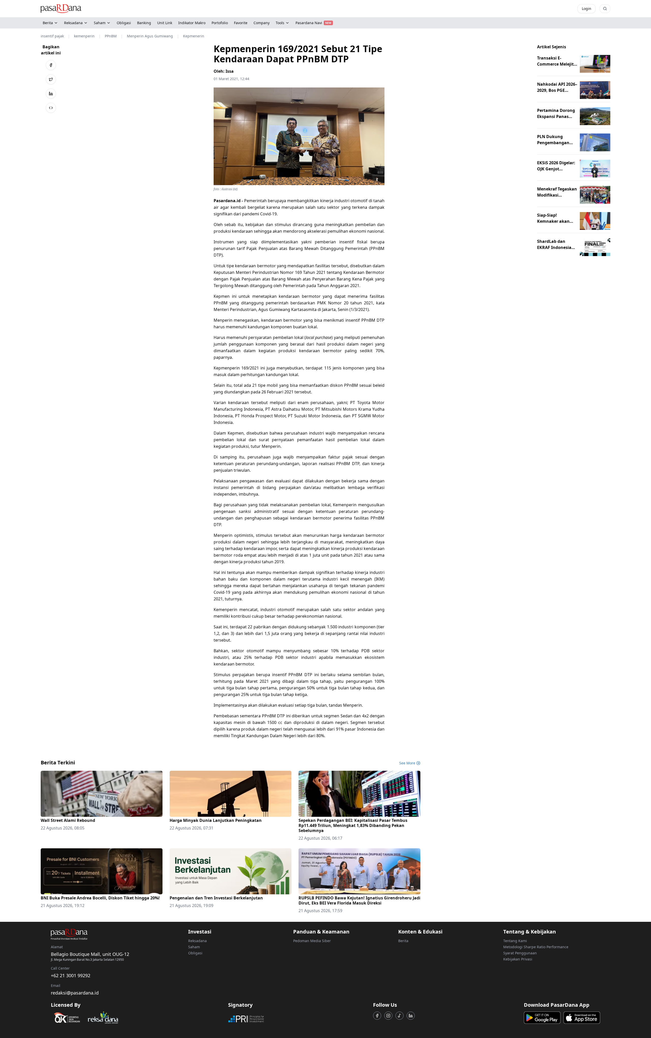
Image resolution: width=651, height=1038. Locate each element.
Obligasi (195, 953)
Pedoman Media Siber (312, 940)
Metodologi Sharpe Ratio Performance (535, 946)
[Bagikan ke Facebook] (51, 65)
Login (586, 8)
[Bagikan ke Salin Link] (51, 108)
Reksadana (73, 22)
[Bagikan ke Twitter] (51, 79)
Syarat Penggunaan (520, 953)
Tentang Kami (515, 940)
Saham (100, 22)
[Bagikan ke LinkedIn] (51, 93)
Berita (48, 22)
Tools (280, 22)
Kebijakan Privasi (517, 959)
